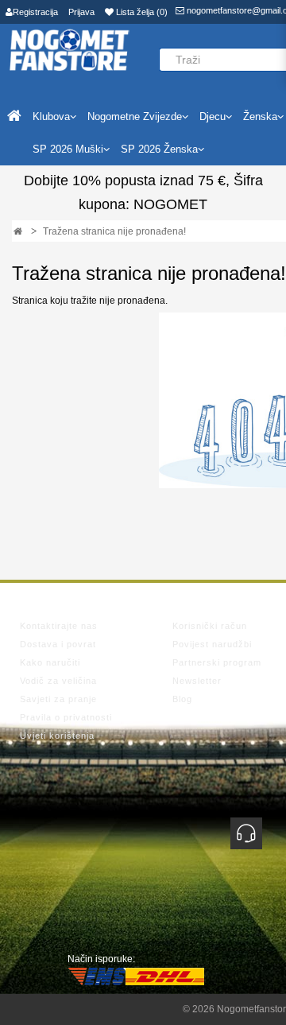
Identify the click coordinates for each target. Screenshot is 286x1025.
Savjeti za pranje (58, 699)
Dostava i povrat (58, 644)
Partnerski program (216, 662)
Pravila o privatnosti (66, 717)
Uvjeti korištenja (57, 735)
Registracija (35, 12)
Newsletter (197, 680)
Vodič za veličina (58, 680)
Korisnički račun (209, 626)
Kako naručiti (50, 662)
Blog (182, 699)
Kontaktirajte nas (59, 626)
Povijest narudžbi (212, 644)
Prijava (81, 12)
